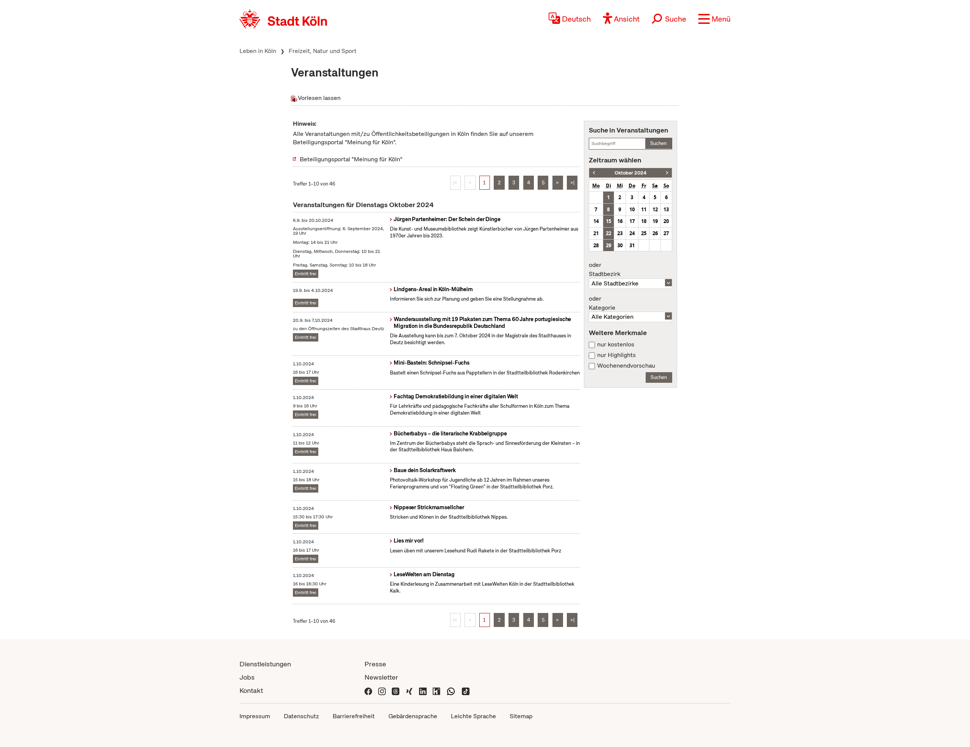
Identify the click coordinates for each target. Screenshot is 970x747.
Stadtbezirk (604, 269)
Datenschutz (301, 716)
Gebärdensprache (412, 716)
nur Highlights (616, 355)
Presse (375, 664)
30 (620, 245)
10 (632, 209)
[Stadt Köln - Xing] (409, 690)
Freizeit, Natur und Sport (323, 51)
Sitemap (521, 716)
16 (620, 221)
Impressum (254, 716)
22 (608, 233)
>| (572, 182)
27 (666, 233)
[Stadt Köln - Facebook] (368, 690)
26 (655, 233)
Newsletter (381, 677)
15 (608, 221)
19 (655, 221)
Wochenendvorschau (626, 366)
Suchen (658, 143)
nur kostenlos (615, 345)
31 (632, 245)
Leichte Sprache (473, 716)
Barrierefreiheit (354, 716)
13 (666, 209)
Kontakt (251, 690)
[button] (714, 18)
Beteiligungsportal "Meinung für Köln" (351, 159)
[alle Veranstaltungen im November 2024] (667, 173)
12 (655, 209)
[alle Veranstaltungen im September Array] (594, 173)
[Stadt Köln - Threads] (395, 690)
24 (632, 233)
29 (608, 245)
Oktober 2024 (630, 173)
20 (666, 221)
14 (596, 221)
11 (643, 209)
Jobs (247, 677)
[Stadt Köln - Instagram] (382, 690)
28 (596, 245)
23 (620, 233)
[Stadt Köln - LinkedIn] (423, 690)
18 (643, 221)
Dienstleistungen (265, 664)
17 (632, 221)
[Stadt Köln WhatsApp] (450, 690)
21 (596, 233)
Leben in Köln (257, 51)
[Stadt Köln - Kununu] (436, 690)
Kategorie (602, 303)
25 (643, 233)
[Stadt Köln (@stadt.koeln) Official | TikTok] (466, 690)
